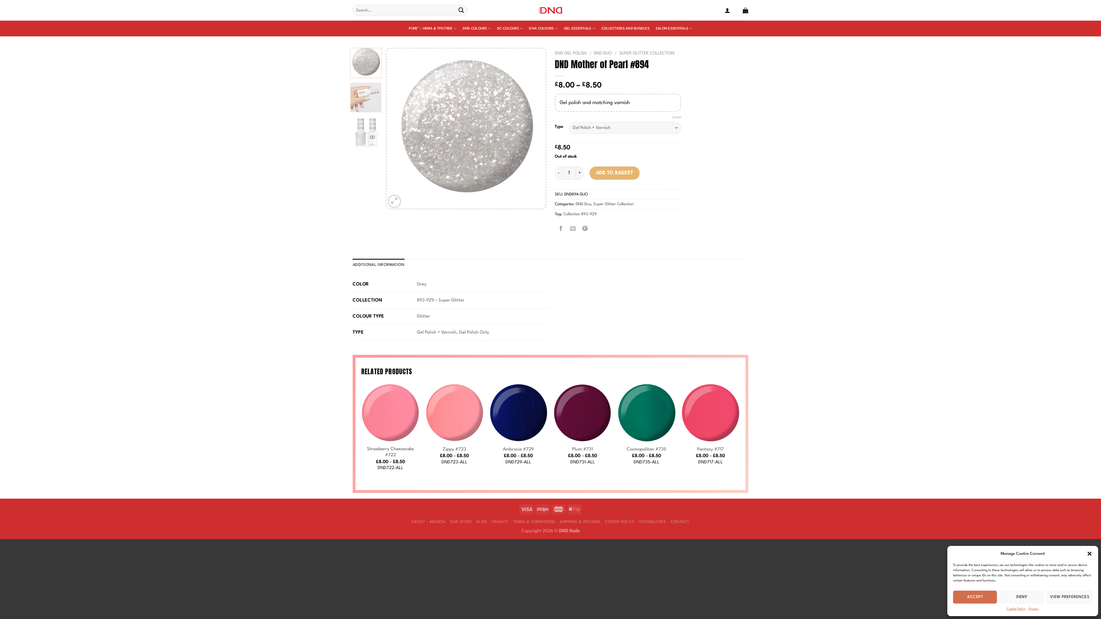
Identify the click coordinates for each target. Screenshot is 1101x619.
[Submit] (461, 10)
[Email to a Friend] (572, 229)
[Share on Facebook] (560, 229)
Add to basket (614, 173)
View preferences (1069, 597)
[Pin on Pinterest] (584, 229)
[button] (1089, 554)
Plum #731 (582, 449)
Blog (482, 522)
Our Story (461, 522)
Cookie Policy (1016, 609)
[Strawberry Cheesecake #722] (390, 412)
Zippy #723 (454, 449)
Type (559, 127)
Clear (676, 117)
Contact (680, 522)
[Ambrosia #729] (518, 412)
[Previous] (397, 129)
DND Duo (603, 53)
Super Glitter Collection (647, 53)
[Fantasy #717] (710, 412)
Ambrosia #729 (518, 449)
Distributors (652, 522)
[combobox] (410, 10)
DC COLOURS (508, 28)
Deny (1021, 597)
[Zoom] (394, 201)
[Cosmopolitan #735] (646, 412)
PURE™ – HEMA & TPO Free (430, 28)
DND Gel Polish (571, 53)
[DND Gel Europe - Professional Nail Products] (550, 10)
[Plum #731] (582, 412)
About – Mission (429, 522)
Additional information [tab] (379, 265)
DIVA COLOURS (541, 28)
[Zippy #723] (454, 412)
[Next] (535, 129)
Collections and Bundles (625, 28)
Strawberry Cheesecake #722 (390, 452)
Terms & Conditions (534, 522)
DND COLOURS (475, 28)
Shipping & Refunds (580, 522)
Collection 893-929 (580, 214)
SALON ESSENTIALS (672, 28)
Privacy (1033, 609)
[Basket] (745, 10)
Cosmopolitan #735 (646, 449)
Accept (975, 597)
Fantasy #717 (710, 449)
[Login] (727, 10)
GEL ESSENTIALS (578, 28)
